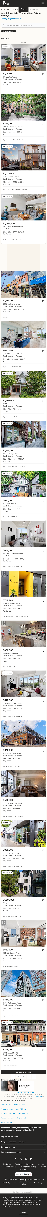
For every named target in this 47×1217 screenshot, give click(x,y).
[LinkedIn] (31, 1159)
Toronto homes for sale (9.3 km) (13, 1105)
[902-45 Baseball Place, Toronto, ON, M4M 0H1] (23, 596)
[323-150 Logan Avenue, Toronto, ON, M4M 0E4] (23, 745)
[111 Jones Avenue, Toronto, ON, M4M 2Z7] (23, 496)
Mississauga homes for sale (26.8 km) (14, 1113)
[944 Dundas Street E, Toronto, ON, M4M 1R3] (23, 1045)
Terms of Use (37, 1096)
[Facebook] (16, 1159)
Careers (43, 1167)
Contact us (30, 1164)
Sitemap (23, 1169)
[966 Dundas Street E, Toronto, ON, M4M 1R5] (23, 646)
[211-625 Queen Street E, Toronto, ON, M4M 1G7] (23, 845)
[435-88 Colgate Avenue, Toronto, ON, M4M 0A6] (23, 945)
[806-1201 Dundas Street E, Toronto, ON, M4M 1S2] (23, 795)
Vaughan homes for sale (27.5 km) (13, 1118)
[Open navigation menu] (43, 3)
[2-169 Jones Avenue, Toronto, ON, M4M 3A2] (23, 169)
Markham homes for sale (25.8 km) (13, 1109)
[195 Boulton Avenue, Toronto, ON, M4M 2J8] (23, 69)
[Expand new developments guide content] (23, 1152)
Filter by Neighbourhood (10, 19)
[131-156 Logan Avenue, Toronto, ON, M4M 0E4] (23, 446)
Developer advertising (28, 1167)
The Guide (19, 1164)
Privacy (20, 1181)
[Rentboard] (27, 1174)
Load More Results (23, 1072)
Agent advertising (9, 1167)
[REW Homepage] (6, 3)
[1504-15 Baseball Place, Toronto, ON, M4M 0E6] (23, 995)
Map (25, 9)
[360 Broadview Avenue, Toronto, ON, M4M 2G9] (23, 296)
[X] (21, 1159)
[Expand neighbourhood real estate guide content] (23, 1141)
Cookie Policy (7, 1206)
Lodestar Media (25, 1179)
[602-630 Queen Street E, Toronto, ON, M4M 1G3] (23, 346)
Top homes (7, 1164)
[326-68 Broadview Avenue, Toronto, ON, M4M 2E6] (23, 119)
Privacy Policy (18, 1203)
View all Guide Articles (25, 1092)
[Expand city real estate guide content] (23, 1136)
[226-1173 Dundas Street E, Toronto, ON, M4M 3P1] (23, 219)
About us (41, 1164)
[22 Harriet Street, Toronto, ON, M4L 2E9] (23, 895)
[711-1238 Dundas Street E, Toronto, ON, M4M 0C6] (23, 546)
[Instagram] (26, 1159)
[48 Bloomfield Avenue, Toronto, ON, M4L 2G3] (23, 396)
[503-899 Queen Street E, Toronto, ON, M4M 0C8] (23, 695)
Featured (4, 38)
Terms (27, 1181)
